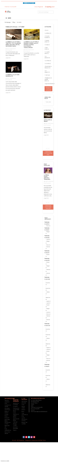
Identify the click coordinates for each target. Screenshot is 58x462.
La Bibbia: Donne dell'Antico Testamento (47, 177)
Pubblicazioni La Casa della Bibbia (16, 410)
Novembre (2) (48, 376)
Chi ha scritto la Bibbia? (48, 120)
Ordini (23, 404)
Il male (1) (47, 44)
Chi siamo (15, 406)
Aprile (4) (48, 312)
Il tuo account (24, 399)
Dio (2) (46, 30)
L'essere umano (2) (47, 41)
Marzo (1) (48, 225)
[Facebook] (24, 437)
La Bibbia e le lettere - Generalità (13, 75)
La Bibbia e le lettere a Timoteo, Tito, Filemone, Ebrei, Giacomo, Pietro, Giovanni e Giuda (13, 44)
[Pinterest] (34, 437)
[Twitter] (29, 437)
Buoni (23, 411)
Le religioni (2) (47, 71)
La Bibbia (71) (48, 33)
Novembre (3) (48, 289)
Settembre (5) (48, 344)
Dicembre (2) (48, 283)
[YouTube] (26, 437)
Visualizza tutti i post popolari (48, 207)
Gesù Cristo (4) (47, 48)
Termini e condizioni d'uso (7, 402)
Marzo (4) (48, 314)
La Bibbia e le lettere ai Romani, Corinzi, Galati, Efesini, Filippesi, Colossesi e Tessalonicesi (31, 44)
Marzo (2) (48, 244)
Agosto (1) (48, 301)
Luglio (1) (48, 239)
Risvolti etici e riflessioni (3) (48, 67)
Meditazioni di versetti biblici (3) (48, 79)
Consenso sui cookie (5, 460)
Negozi (14, 430)
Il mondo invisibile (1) (47, 37)
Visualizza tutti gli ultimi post (48, 153)
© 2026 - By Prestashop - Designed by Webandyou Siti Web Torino (29, 440)
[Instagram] (31, 437)
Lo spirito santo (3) (47, 52)
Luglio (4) (48, 349)
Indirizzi (23, 409)
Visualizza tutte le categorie (48, 89)
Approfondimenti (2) (48, 83)
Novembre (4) (48, 335)
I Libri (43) (47, 75)
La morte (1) (48, 63)
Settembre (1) (48, 385)
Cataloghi (15, 422)
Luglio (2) (48, 303)
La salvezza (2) (47, 57)
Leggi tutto (8, 57)
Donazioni (7, 417)
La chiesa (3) (48, 60)
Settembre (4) (48, 298)
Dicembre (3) (48, 370)
